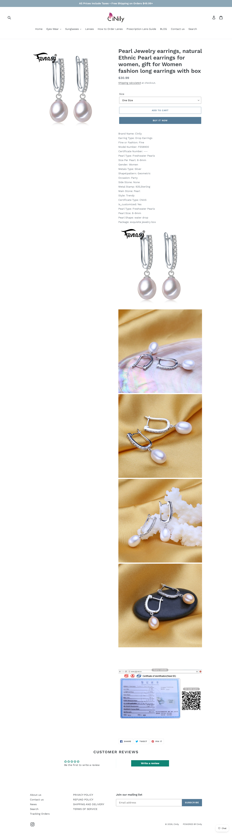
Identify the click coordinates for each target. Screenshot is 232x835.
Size (121, 93)
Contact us (37, 799)
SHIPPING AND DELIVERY (88, 804)
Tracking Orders (40, 813)
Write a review (150, 763)
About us (35, 794)
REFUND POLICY (83, 799)
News (33, 804)
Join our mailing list (129, 794)
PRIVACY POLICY (83, 794)
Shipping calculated (129, 82)
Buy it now (160, 120)
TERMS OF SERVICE (85, 809)
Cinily (176, 824)
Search (34, 809)
